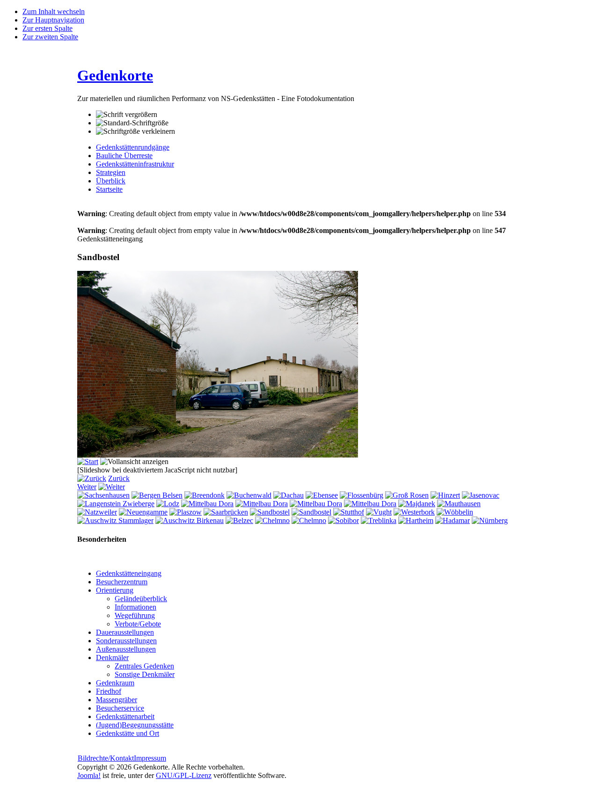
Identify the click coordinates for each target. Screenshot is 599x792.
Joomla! (89, 775)
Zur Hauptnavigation (53, 20)
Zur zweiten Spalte (50, 37)
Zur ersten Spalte (47, 28)
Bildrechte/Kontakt (106, 758)
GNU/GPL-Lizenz (184, 775)
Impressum (150, 758)
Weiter (86, 487)
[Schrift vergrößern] (126, 114)
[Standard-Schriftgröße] (132, 123)
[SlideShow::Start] (87, 461)
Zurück (119, 478)
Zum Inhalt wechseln (53, 11)
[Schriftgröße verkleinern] (135, 131)
